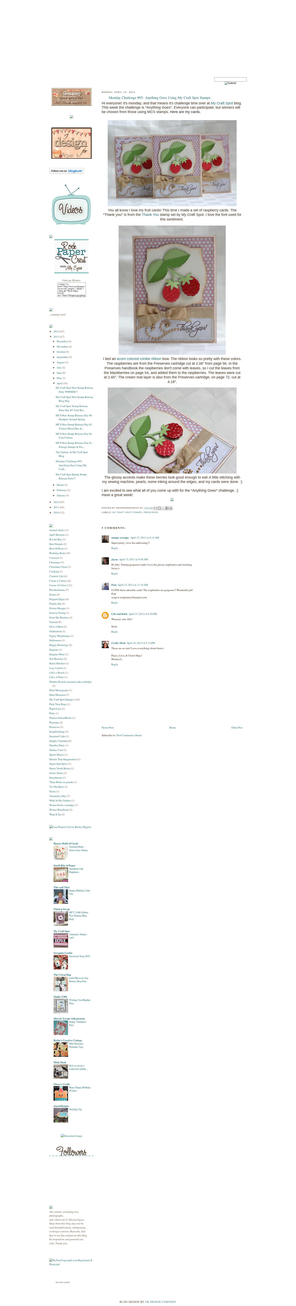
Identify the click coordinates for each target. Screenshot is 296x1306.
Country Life (56, 576)
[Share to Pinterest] (171, 508)
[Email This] (155, 508)
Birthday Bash (57, 553)
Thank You (151, 215)
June (59, 373)
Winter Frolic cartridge (61, 805)
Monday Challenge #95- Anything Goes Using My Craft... (71, 465)
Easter (52, 594)
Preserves (54, 727)
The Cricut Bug (62, 974)
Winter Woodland (59, 810)
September (63, 357)
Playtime (54, 722)
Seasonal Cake (57, 736)
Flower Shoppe (57, 608)
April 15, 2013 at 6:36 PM (143, 614)
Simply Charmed (58, 741)
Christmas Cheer (58, 567)
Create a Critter (57, 581)
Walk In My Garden (60, 800)
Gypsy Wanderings (59, 636)
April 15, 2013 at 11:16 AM (133, 585)
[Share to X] (163, 508)
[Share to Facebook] (167, 508)
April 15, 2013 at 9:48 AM (133, 559)
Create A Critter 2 (58, 585)
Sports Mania (56, 754)
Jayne (114, 559)
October (61, 352)
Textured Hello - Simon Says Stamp (78, 848)
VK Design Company (160, 1302)
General (53, 622)
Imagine (53, 649)
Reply (114, 548)
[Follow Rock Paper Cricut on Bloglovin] (66, 173)
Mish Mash (60, 1062)
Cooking (54, 571)
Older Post (237, 727)
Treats (52, 791)
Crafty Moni (118, 643)
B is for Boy (55, 539)
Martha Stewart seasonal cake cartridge (70, 681)
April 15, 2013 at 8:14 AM (144, 537)
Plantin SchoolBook (60, 718)
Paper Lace (55, 708)
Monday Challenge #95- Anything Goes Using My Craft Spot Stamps (159, 97)
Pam (114, 585)
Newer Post (108, 727)
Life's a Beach (56, 672)
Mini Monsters (57, 695)
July (59, 367)
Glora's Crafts (62, 1084)
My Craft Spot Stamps (61, 699)
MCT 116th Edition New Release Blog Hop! (78, 915)
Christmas (54, 562)
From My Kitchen (59, 617)
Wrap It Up (55, 814)
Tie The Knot (56, 786)
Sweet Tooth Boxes (59, 768)
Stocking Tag (75, 1109)
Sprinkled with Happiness (76, 870)
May (59, 378)
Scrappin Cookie (63, 953)
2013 (57, 336)
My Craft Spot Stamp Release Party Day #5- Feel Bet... (72, 408)
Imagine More (57, 654)
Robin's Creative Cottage (68, 1040)
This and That (61, 887)
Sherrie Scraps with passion (69, 1018)
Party (52, 713)
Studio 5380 (60, 996)
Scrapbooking (57, 731)
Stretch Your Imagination (63, 759)
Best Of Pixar (56, 548)
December (62, 341)
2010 (57, 512)
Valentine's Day (57, 796)
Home (172, 727)
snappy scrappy (120, 537)
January (61, 495)
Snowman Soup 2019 (79, 956)
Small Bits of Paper (65, 865)
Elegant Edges (57, 599)
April (60, 383)
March (60, 485)
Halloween (55, 640)
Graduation (55, 631)
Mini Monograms (58, 690)
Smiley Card (56, 750)
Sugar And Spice (58, 763)
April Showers (57, 534)
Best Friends (56, 544)
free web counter (63, 1282)
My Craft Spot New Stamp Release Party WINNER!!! (74, 390)
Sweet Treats (56, 773)
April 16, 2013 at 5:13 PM (141, 643)
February (62, 490)
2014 (57, 331)
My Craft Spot (62, 931)
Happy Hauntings (58, 645)
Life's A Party (56, 677)
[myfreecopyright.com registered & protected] (71, 1264)
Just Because (56, 658)
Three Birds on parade (61, 782)
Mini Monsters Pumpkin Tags (76, 1045)
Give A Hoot (56, 626)
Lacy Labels (56, 668)
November (63, 346)
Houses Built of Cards (66, 843)
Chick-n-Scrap (62, 909)
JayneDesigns (61, 1106)
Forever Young (57, 613)
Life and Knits (119, 614)
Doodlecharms (57, 590)
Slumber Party (57, 745)
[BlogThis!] (159, 508)
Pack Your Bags (57, 704)
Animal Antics (57, 530)
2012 (57, 502)
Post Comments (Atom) (129, 735)
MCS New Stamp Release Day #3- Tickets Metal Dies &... (74, 426)
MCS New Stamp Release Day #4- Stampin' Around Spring (74, 417)
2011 (57, 507)
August (61, 362)
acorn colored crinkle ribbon (139, 359)
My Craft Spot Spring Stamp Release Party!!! (71, 476)
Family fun (55, 603)
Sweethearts (55, 777)
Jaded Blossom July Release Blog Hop (78, 979)
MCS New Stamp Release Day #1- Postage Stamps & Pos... (74, 445)
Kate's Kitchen (57, 663)
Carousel (54, 558)
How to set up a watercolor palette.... (78, 1067)
